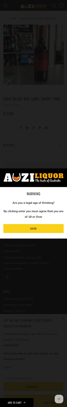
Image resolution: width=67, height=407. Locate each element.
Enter (33, 228)
